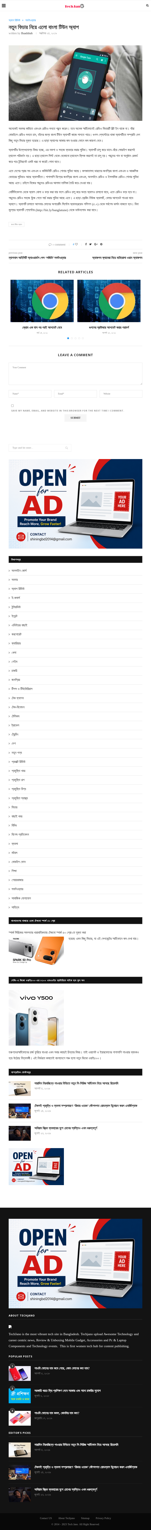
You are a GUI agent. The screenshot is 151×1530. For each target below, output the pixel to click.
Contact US (46, 1518)
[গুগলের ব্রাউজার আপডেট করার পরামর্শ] (109, 301)
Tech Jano (73, 1524)
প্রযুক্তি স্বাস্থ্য (20, 798)
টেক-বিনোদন (18, 707)
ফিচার (14, 807)
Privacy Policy (103, 1518)
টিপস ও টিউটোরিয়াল (22, 689)
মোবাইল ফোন (19, 862)
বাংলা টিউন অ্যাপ (16, 224)
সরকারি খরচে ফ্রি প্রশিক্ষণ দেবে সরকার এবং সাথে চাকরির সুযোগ (67, 1391)
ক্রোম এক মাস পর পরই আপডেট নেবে (42, 327)
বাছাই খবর (17, 816)
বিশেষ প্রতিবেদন (20, 834)
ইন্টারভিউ (16, 607)
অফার (15, 580)
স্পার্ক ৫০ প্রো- (64, 932)
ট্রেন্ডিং (15, 734)
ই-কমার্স (16, 598)
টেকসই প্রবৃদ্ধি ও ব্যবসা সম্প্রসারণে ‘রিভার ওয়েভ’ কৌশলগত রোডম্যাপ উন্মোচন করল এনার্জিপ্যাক (85, 1106)
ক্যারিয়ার (16, 643)
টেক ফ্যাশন (18, 698)
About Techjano (66, 1518)
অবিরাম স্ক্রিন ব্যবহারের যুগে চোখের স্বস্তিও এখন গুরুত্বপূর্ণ (65, 1128)
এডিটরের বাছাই (19, 625)
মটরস (14, 853)
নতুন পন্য (17, 753)
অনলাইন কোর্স (19, 570)
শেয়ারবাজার (17, 880)
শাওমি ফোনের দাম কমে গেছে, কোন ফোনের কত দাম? (62, 1368)
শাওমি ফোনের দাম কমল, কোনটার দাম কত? (56, 1413)
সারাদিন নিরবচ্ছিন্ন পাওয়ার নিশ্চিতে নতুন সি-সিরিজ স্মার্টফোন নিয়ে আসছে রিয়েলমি (76, 1083)
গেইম (14, 662)
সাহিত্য (15, 907)
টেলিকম (15, 716)
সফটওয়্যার (30, 20)
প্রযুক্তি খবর (18, 771)
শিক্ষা (14, 871)
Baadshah (27, 33)
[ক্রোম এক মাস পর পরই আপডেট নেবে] (42, 301)
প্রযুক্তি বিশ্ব (19, 789)
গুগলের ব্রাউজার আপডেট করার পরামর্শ (109, 327)
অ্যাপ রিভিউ (14, 20)
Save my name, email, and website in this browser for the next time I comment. (67, 410)
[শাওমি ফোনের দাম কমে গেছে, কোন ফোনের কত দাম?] (20, 1373)
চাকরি (14, 671)
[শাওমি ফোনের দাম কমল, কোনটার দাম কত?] (20, 1418)
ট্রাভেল (15, 725)
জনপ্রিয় (16, 680)
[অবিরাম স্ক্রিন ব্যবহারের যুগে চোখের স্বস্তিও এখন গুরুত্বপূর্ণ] (20, 1133)
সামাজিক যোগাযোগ (21, 898)
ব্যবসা (15, 844)
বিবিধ (14, 825)
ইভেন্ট (14, 616)
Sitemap (85, 1518)
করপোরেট (16, 634)
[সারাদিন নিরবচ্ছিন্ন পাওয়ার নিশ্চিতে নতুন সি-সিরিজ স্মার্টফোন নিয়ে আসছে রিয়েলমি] (20, 1088)
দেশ (14, 743)
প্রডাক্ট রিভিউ (18, 762)
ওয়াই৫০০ (94, 1058)
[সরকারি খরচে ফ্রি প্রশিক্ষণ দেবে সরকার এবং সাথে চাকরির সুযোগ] (20, 1395)
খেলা (14, 652)
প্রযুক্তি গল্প (18, 780)
